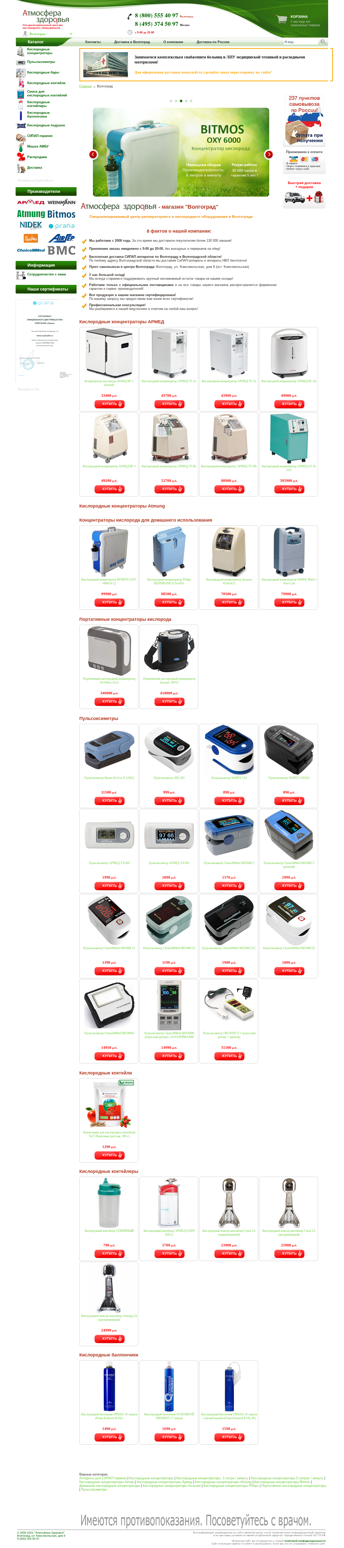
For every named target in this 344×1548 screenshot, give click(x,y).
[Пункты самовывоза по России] (304, 119)
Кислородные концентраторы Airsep (106, 1482)
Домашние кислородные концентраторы (109, 1486)
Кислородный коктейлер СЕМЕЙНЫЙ (109, 1231)
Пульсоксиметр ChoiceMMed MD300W (109, 1033)
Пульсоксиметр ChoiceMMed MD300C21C (229, 948)
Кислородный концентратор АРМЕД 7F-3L (229, 381)
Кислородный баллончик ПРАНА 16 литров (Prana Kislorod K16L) (109, 1416)
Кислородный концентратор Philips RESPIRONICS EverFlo (169, 581)
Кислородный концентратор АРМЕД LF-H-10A (289, 468)
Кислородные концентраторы (151, 1478)
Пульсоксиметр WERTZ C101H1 (288, 778)
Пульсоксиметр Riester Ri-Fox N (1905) (109, 778)
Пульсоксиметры (94, 1489)
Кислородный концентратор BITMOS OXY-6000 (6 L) (109, 581)
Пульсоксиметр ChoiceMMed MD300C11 (109, 948)
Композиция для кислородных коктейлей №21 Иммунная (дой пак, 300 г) (109, 1134)
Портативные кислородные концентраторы (293, 1486)
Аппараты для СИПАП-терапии (102, 1478)
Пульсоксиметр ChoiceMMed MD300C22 (289, 948)
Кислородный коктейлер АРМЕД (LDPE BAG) (169, 1232)
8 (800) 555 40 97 (156, 15)
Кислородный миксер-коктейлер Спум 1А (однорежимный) (229, 1232)
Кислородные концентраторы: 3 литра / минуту (212, 1478)
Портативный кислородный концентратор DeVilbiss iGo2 (109, 680)
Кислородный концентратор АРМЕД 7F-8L (169, 466)
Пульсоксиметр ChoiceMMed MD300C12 (169, 948)
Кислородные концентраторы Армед (164, 1482)
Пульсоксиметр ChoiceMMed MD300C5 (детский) (289, 865)
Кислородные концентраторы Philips (231, 1486)
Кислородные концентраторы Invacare (172, 1486)
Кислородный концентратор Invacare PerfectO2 (229, 581)
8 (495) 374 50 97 (156, 23)
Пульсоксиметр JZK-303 (169, 778)
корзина (299, 17)
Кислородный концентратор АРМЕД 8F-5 (109, 466)
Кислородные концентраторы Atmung (223, 1482)
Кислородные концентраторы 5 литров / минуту (287, 1478)
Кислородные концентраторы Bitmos (282, 1482)
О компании (173, 42)
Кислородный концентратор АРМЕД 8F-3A (289, 381)
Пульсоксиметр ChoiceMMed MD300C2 (229, 863)
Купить (109, 404)
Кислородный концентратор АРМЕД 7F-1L (169, 381)
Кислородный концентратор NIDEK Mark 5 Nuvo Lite (289, 581)
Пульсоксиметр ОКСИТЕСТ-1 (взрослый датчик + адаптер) (229, 1035)
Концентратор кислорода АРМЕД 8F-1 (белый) (109, 383)
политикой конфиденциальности (305, 1540)
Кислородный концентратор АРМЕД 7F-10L (229, 466)
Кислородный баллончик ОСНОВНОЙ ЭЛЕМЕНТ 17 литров (169, 1416)
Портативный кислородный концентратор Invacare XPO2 (169, 680)
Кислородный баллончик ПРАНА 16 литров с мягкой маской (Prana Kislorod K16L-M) (229, 1416)
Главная (85, 86)
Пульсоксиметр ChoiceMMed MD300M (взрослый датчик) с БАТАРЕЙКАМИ (169, 1035)
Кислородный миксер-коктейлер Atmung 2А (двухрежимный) (109, 1317)
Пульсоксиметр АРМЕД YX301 (169, 863)
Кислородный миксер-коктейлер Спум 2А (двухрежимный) (289, 1232)
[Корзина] (280, 22)
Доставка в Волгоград (132, 42)
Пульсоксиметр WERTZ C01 (229, 778)
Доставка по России (213, 42)
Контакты (93, 42)
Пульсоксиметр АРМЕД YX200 (109, 863)
